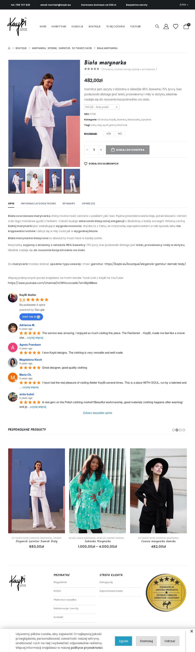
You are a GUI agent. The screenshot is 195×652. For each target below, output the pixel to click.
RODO (57, 591)
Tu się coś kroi (115, 26)
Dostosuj (146, 641)
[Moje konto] (166, 26)
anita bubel (26, 394)
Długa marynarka (86, 538)
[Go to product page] (36, 490)
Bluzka (72, 538)
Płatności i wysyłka (65, 599)
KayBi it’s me (59, 26)
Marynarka (134, 119)
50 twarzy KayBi (107, 119)
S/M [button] (108, 133)
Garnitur (121, 119)
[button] (157, 26)
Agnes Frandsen (30, 344)
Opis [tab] (11, 203)
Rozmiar (90, 134)
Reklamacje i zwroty (66, 608)
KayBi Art (101, 538)
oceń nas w (29, 316)
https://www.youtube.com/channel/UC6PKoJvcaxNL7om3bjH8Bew (52, 283)
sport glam (108, 125)
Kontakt (58, 617)
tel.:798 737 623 (20, 4)
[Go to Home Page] (9, 48)
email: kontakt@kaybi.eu (55, 4)
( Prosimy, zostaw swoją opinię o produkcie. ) (129, 69)
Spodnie (146, 119)
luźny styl (96, 125)
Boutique (95, 26)
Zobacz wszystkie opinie (97, 413)
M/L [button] (120, 133)
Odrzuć (170, 641)
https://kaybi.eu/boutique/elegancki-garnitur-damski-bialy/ (145, 264)
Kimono (111, 538)
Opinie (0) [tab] (88, 203)
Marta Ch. (25, 374)
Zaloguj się (106, 582)
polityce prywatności (86, 648)
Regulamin (60, 582)
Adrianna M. (27, 325)
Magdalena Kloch (30, 359)
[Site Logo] (18, 26)
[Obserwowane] (176, 26)
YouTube (135, 26)
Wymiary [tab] (68, 203)
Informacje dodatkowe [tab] (38, 203)
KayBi (43, 26)
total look (122, 125)
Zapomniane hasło (111, 591)
